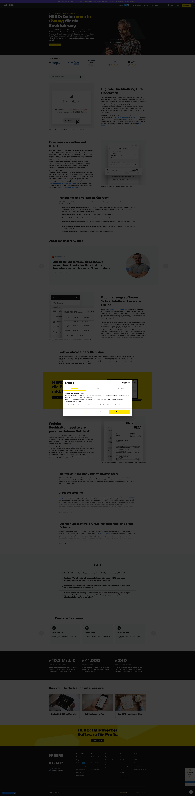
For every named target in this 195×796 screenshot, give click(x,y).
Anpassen (96, 411)
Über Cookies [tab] (120, 388)
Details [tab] (97, 388)
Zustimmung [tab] (74, 388)
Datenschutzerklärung (71, 406)
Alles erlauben (119, 411)
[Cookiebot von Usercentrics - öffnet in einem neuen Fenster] (123, 383)
